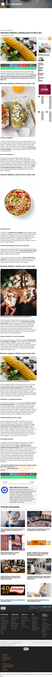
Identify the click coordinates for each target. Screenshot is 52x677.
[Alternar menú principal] (49, 4)
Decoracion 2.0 (4, 617)
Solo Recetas (24, 617)
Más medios (5, 670)
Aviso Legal (19, 673)
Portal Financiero (35, 628)
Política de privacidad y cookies (39, 642)
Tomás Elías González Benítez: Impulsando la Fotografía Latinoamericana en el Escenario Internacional (39, 578)
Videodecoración (4, 623)
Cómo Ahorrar (35, 627)
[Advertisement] (26, 18)
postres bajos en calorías (25, 468)
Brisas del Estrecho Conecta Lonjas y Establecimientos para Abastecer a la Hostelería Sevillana (10, 578)
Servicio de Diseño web (45, 608)
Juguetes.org (35, 622)
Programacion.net (15, 617)
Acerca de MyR (48, 610)
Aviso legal (49, 642)
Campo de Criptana (46, 625)
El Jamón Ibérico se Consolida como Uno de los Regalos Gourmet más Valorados (38, 529)
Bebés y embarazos (25, 620)
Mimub (2, 631)
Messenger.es (14, 618)
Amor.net (23, 622)
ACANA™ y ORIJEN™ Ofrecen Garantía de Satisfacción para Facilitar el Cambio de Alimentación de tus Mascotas (37, 554)
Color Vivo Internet (9, 641)
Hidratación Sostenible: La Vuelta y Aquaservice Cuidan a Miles (10, 553)
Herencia (44, 633)
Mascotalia (34, 625)
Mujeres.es (23, 625)
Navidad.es (34, 620)
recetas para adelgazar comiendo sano (17, 470)
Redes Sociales (14, 625)
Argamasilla (44, 623)
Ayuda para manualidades (8, 665)
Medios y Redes (47, 607)
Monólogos (34, 623)
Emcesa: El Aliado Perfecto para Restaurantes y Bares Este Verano (13, 600)
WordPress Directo (15, 623)
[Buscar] (49, 38)
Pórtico (2, 633)
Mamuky (23, 623)
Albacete (44, 618)
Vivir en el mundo (25, 627)
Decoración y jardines (7, 667)
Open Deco (3, 618)
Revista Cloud (14, 627)
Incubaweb (13, 622)
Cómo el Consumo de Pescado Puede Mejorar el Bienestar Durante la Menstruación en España (13, 530)
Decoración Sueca (5, 620)
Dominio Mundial (35, 618)
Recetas (3, 30)
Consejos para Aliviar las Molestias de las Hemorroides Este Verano (38, 600)
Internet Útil (13, 628)
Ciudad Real (45, 626)
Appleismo (13, 620)
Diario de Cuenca (46, 628)
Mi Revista (34, 630)
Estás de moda (24, 618)
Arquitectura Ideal (5, 622)
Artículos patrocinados (34, 608)
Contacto (41, 610)
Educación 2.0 (35, 617)
